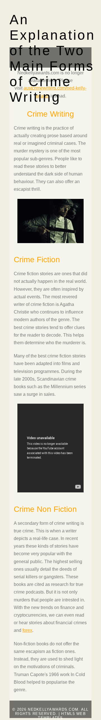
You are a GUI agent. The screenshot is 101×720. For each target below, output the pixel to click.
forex (27, 630)
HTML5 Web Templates (62, 716)
